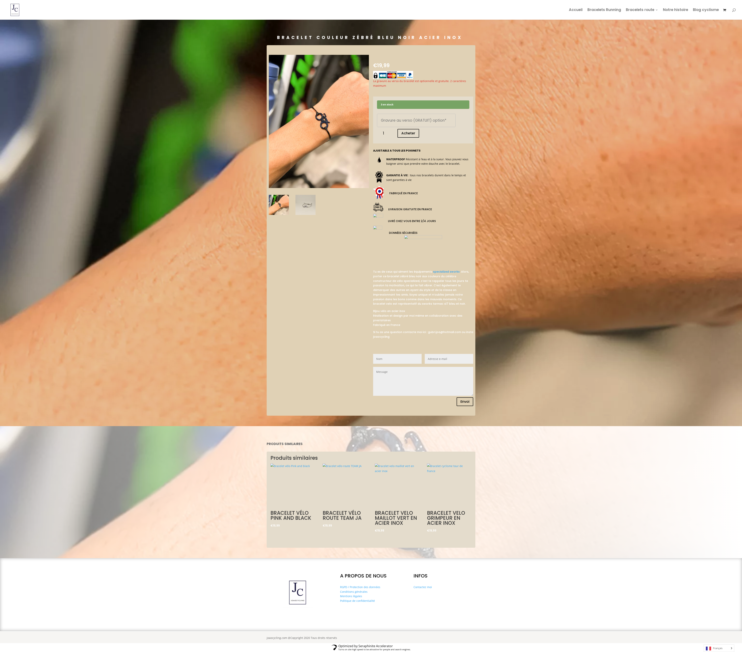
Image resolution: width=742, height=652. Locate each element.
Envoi (464, 401)
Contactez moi (423, 587)
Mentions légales (351, 596)
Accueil (576, 10)
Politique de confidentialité (357, 601)
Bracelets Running (604, 10)
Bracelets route (640, 10)
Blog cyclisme (706, 10)
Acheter (408, 133)
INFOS (421, 575)
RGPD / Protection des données (360, 587)
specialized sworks (446, 272)
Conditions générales (354, 591)
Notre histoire (675, 10)
